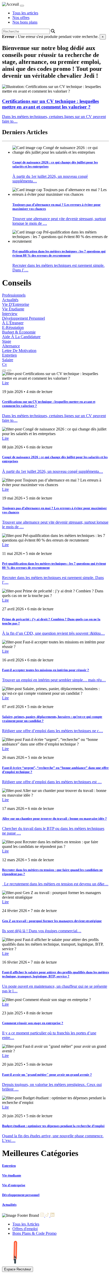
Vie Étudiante (13, 309)
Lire (5, 383)
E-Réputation (13, 327)
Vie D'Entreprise (15, 304)
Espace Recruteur (17, 1269)
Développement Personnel (23, 318)
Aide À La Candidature (21, 337)
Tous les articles (25, 13)
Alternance (11, 346)
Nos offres (20, 17)
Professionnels (14, 295)
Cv (4, 364)
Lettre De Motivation (19, 350)
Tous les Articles (25, 1224)
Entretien (9, 355)
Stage (6, 341)
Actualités (10, 300)
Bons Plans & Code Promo (34, 1233)
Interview (10, 313)
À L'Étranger (12, 323)
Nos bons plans (24, 22)
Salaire (7, 360)
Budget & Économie (19, 332)
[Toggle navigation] (22, 5)
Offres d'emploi (25, 1229)
